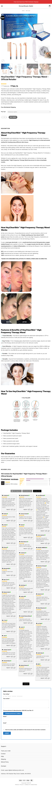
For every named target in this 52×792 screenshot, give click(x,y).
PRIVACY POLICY (19, 784)
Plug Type (3, 111)
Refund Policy (5, 762)
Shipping (3, 759)
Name (5, 716)
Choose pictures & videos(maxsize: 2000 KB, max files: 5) (18, 710)
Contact (3, 753)
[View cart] (49, 6)
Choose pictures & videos (13, 713)
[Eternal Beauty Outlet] (26, 6)
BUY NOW (13, 117)
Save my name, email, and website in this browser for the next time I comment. (25, 729)
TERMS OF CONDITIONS (31, 784)
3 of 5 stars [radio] (9, 696)
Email (5, 723)
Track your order (6, 751)
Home (23, 10)
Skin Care (28, 10)
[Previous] (4, 38)
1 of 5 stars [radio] (3, 696)
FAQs (2, 756)
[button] (2, 6)
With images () (17, 491)
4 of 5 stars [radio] (14, 696)
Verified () (28, 491)
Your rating (6, 694)
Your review (6, 698)
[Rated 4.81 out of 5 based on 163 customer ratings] (26, 83)
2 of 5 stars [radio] (6, 696)
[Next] (48, 38)
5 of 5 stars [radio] (19, 696)
